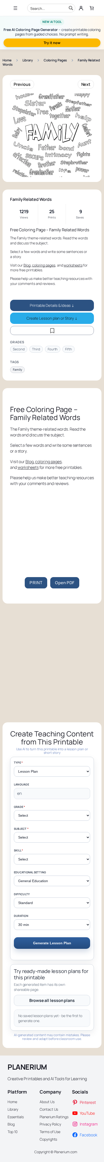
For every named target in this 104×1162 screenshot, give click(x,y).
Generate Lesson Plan (52, 943)
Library (27, 60)
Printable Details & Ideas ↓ (52, 305)
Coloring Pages (55, 60)
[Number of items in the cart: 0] (92, 8)
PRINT (36, 583)
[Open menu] (15, 8)
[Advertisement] (52, 525)
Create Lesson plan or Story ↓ (52, 318)
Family (17, 369)
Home (7, 60)
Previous (22, 84)
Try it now (52, 42)
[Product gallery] (52, 135)
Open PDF (64, 582)
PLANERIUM (27, 1067)
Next (86, 84)
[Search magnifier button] (71, 8)
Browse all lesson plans (52, 1000)
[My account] (81, 8)
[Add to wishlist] (52, 330)
